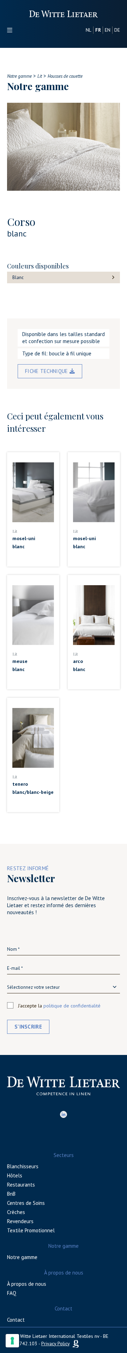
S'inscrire (28, 1026)
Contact (16, 1319)
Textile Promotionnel (31, 1230)
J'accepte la (59, 1006)
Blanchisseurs (22, 1166)
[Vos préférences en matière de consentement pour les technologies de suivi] (12, 1340)
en (107, 30)
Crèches (16, 1212)
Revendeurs (20, 1221)
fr (98, 30)
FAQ (11, 1293)
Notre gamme (22, 1257)
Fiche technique (47, 371)
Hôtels (14, 1175)
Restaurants (21, 1184)
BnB (11, 1193)
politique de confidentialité (72, 1006)
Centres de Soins (26, 1203)
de (117, 30)
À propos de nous (26, 1284)
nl (88, 30)
